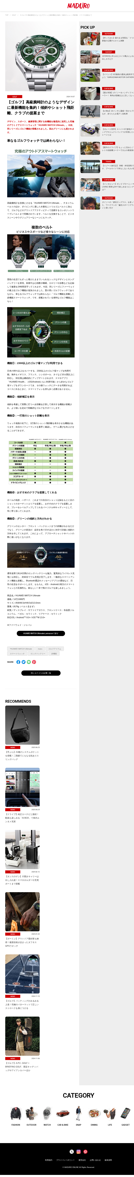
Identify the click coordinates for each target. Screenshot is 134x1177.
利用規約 (48, 1160)
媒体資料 (108, 1160)
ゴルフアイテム (54, 649)
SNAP (78, 1125)
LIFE (110, 1125)
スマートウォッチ (17, 654)
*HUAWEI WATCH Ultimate (21, 649)
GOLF (14, 15)
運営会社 (82, 1160)
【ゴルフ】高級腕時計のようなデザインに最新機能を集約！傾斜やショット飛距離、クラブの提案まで (56, 15)
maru (40, 649)
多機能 (54, 654)
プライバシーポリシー (65, 1160)
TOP (6, 15)
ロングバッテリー (38, 654)
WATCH (47, 1125)
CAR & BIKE (62, 1125)
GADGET (126, 1125)
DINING (94, 1125)
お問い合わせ (95, 1160)
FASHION (16, 1125)
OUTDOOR (31, 1125)
